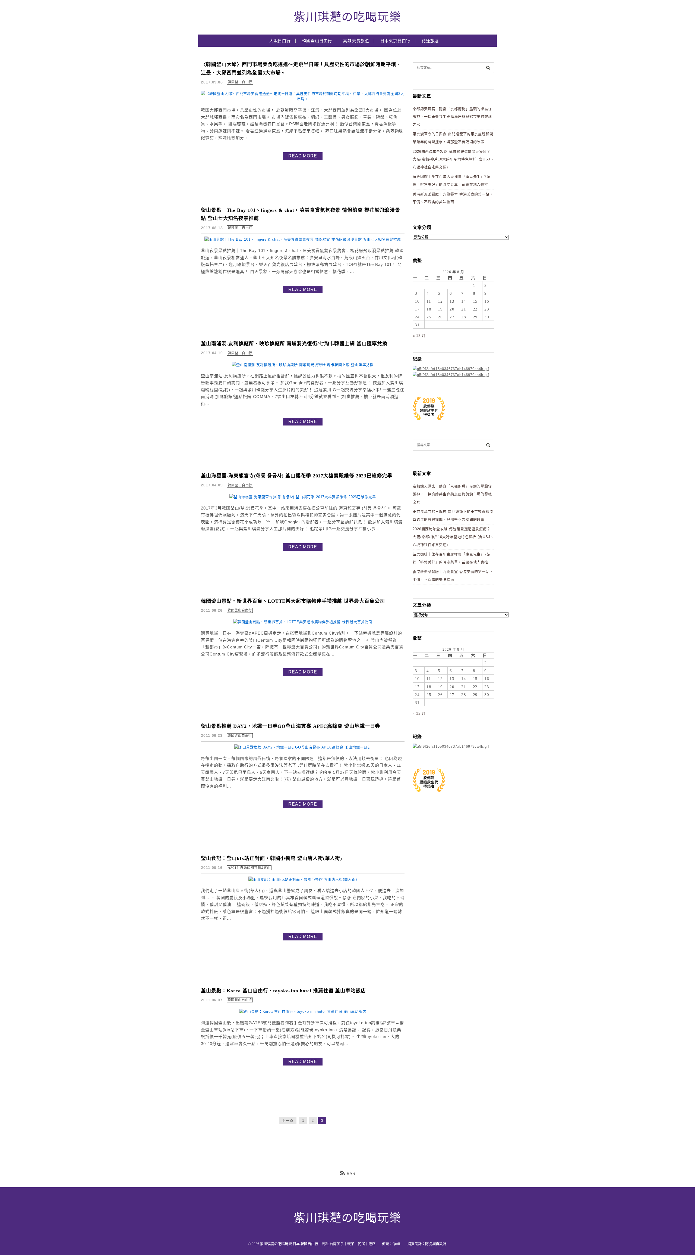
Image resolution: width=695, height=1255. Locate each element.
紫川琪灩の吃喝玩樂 (347, 17)
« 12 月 (419, 336)
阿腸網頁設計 (435, 1244)
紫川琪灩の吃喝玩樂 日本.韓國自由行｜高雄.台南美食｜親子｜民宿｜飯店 (317, 1244)
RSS (350, 1173)
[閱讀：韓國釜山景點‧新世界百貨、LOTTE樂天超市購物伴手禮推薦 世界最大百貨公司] (302, 622)
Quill (396, 1244)
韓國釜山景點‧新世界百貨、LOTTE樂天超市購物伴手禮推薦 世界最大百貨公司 (293, 601)
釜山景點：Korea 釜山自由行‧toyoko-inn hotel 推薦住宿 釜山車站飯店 (283, 990)
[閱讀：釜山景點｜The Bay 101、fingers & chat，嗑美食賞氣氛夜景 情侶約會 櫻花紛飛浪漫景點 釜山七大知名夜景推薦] (302, 239)
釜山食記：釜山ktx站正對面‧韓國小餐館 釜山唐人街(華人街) (271, 858)
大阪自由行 (280, 41)
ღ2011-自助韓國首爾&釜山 (249, 868)
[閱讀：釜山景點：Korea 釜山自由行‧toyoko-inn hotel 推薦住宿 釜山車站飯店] (302, 1011)
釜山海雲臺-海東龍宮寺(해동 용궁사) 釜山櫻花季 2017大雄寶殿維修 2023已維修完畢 (296, 476)
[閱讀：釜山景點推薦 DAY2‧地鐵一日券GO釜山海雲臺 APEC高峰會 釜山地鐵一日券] (302, 747)
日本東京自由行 (395, 41)
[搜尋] (488, 67)
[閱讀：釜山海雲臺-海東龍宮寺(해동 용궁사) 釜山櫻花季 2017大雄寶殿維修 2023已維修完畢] (302, 497)
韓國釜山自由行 (317, 41)
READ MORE (302, 156)
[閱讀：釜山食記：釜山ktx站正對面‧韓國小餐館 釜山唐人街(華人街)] (302, 879)
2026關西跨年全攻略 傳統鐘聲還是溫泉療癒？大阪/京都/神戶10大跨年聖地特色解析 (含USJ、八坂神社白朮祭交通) (453, 159)
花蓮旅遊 (430, 41)
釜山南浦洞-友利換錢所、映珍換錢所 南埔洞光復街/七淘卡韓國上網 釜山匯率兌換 (294, 343)
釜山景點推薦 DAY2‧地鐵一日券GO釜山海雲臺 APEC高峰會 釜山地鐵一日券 (290, 726)
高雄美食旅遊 (356, 41)
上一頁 (287, 1121)
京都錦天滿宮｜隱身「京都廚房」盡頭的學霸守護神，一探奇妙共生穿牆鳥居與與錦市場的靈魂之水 (452, 116)
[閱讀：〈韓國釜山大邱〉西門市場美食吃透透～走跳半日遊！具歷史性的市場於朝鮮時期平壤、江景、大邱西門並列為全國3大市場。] (303, 99)
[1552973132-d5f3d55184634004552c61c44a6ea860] (429, 423)
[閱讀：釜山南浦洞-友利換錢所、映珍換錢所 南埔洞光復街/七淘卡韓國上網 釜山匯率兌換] (303, 365)
